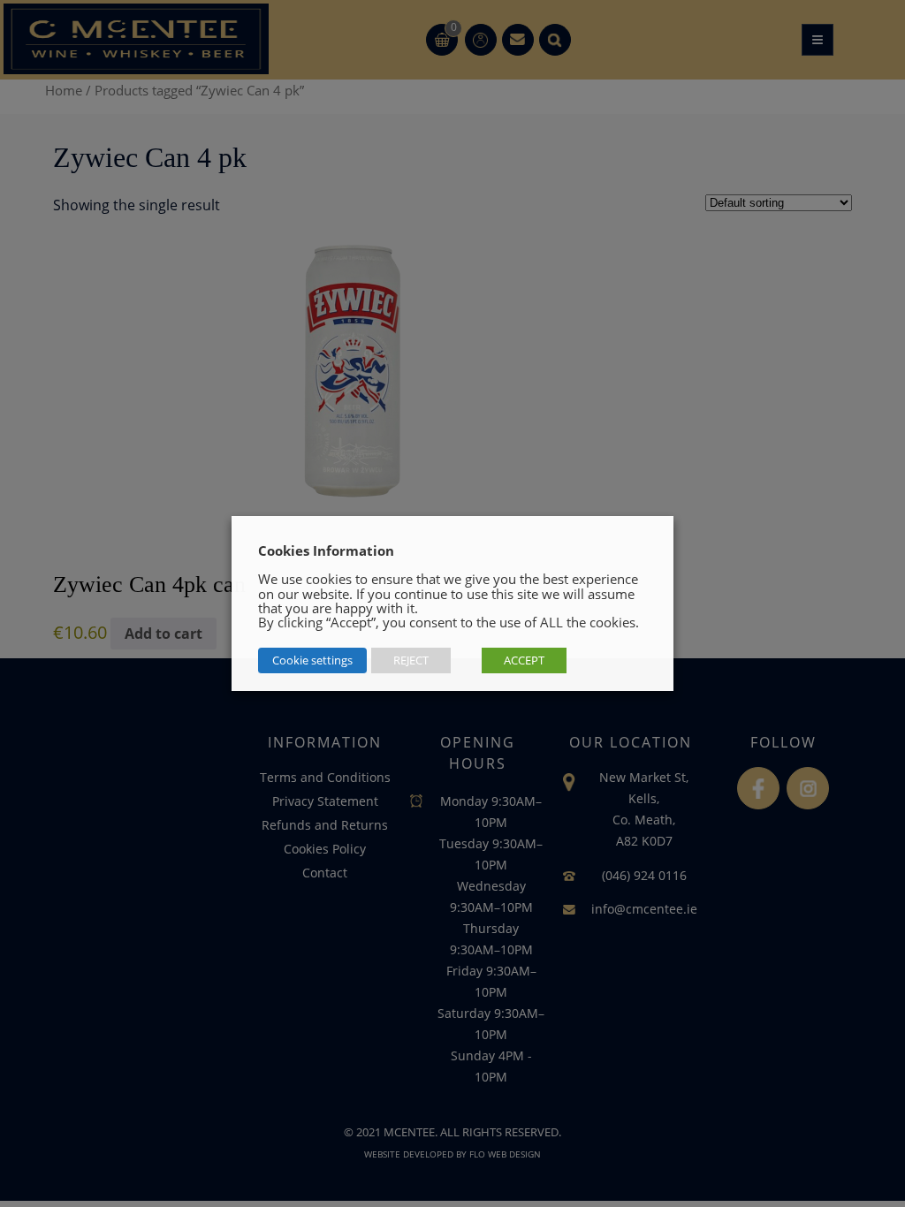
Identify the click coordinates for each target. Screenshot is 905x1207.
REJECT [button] (411, 660)
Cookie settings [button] (312, 660)
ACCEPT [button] (524, 660)
